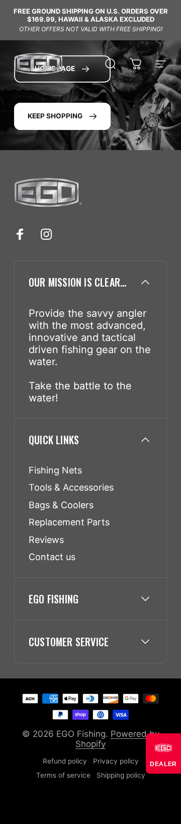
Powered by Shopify (117, 739)
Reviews (46, 539)
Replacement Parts (69, 522)
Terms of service (63, 775)
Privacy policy (116, 761)
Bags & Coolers (61, 505)
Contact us (52, 557)
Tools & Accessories (71, 487)
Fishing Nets (55, 470)
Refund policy (65, 761)
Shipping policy (121, 775)
